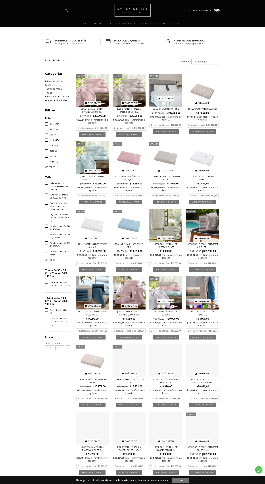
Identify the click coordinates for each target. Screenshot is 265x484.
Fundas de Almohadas (56, 100)
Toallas (48, 92)
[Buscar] (66, 10)
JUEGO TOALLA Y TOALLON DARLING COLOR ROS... (92, 110)
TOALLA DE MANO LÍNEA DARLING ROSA (129, 381)
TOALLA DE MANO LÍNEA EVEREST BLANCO (92, 245)
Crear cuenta (191, 11)
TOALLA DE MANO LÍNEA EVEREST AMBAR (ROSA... (129, 178)
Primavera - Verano (54, 81)
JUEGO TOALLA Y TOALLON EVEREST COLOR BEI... (202, 245)
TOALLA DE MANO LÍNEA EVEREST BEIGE (166, 178)
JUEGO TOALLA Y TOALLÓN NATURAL (202, 313)
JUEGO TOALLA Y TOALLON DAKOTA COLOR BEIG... (92, 448)
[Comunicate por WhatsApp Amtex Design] (258, 469)
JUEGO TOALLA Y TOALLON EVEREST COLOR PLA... (202, 448)
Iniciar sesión (205, 11)
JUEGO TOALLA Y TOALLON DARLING (166, 313)
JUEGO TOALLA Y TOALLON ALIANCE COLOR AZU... (92, 313)
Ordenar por (185, 61)
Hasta (57, 343)
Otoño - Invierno (53, 85)
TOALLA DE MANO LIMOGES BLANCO (203, 178)
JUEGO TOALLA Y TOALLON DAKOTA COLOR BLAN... (202, 381)
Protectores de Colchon (57, 96)
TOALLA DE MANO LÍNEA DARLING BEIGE (92, 381)
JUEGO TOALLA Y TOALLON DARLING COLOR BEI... (129, 110)
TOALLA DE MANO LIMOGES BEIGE (202, 109)
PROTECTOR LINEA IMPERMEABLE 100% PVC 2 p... (166, 381)
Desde (47, 343)
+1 (173, 306)
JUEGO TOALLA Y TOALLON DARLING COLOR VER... (92, 178)
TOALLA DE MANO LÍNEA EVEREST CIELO (129, 245)
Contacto (176, 24)
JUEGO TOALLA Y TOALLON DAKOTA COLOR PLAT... (129, 448)
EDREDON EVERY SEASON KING (166, 109)
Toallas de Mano (53, 88)
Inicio (86, 24)
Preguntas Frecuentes (153, 24)
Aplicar (68, 347)
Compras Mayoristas (123, 24)
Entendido (180, 480)
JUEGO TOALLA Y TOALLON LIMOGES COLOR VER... (166, 245)
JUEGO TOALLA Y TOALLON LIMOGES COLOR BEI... (166, 448)
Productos (100, 24)
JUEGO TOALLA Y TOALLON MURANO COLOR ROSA (129, 313)
